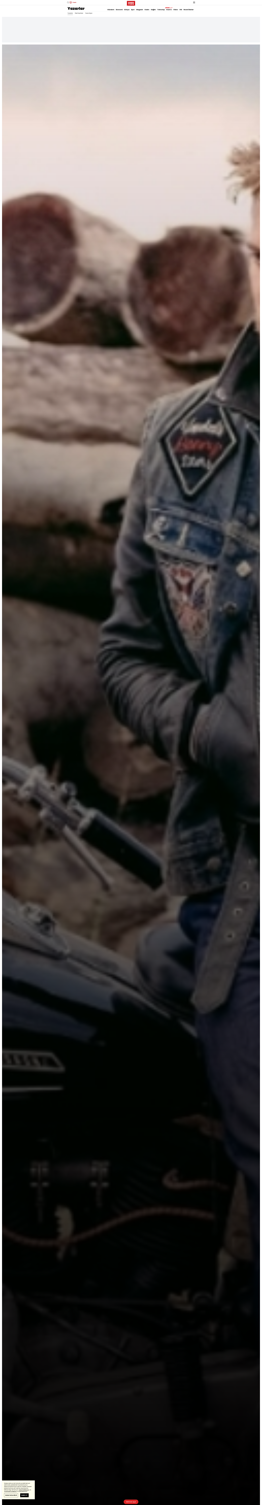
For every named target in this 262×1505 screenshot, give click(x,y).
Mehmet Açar (131, 1502)
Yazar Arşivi (88, 13)
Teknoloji (161, 10)
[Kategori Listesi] (194, 2)
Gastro (169, 10)
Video (175, 10)
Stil (181, 10)
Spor (133, 10)
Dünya (126, 10)
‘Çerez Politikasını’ (24, 1490)
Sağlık (153, 10)
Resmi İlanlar (189, 10)
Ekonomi (119, 10)
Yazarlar (76, 8)
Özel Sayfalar (79, 13)
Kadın (147, 10)
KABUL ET (24, 1495)
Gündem (110, 10)
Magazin (139, 10)
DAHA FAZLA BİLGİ (11, 1495)
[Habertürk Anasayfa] (131, 3)
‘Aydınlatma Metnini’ (10, 1491)
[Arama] (68, 2)
